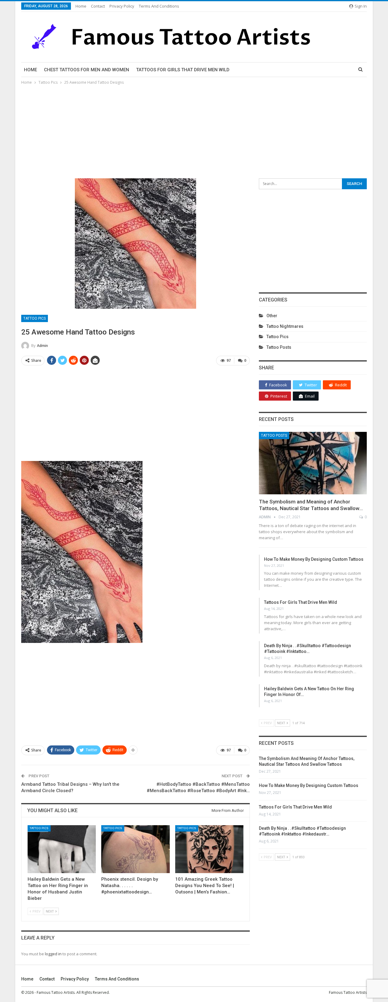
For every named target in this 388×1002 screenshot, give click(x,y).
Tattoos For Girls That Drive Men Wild (182, 69)
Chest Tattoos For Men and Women (86, 69)
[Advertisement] (194, 131)
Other (271, 315)
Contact (98, 6)
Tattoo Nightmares (284, 326)
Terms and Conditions (159, 6)
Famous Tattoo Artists (348, 992)
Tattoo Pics (34, 318)
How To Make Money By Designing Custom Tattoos (313, 559)
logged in (53, 954)
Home (80, 6)
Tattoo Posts (278, 347)
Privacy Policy (121, 6)
